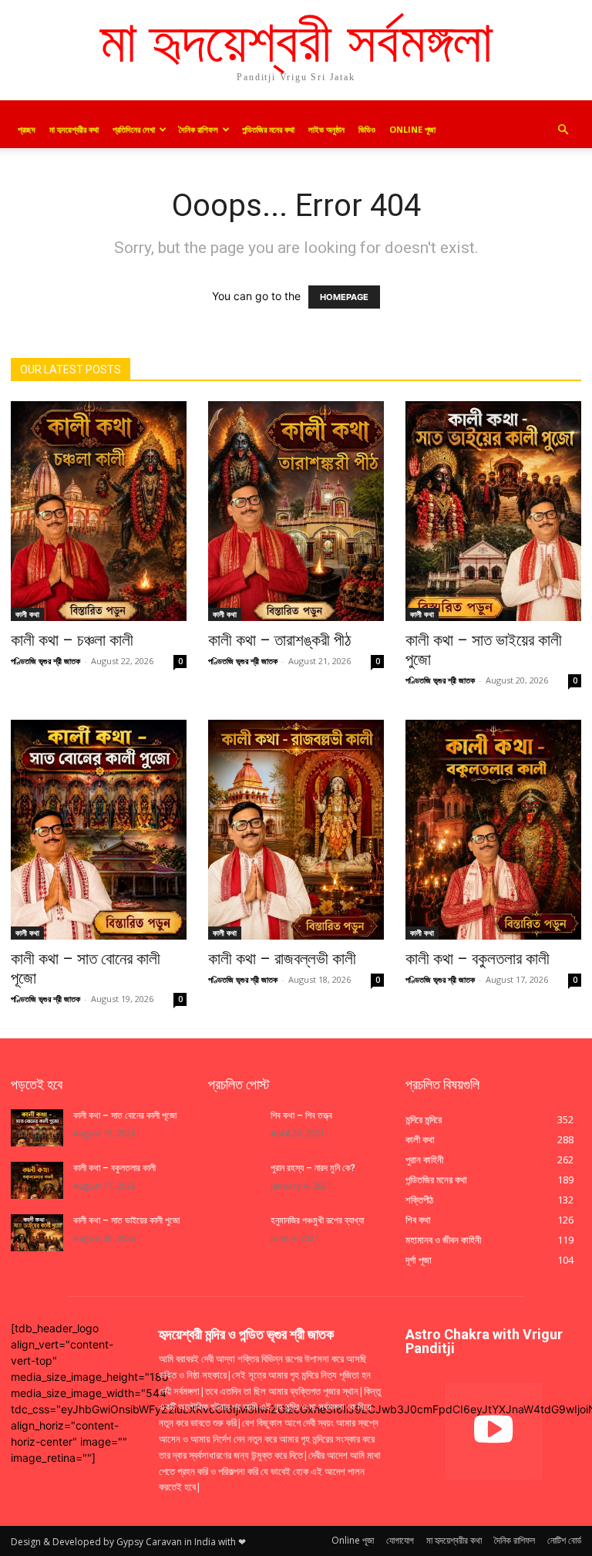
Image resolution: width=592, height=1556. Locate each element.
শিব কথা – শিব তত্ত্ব (301, 1115)
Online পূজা (412, 129)
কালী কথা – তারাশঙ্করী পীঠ (279, 640)
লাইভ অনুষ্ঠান (326, 129)
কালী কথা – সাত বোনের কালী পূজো (125, 1115)
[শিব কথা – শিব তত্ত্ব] (234, 1127)
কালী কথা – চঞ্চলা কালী (74, 640)
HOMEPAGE (344, 297)
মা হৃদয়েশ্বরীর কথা (74, 129)
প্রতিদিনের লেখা (134, 129)
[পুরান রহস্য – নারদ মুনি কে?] (234, 1180)
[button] (562, 130)
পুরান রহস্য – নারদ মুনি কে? (313, 1168)
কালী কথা (27, 614)
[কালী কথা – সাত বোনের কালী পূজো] (99, 830)
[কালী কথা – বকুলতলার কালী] (493, 830)
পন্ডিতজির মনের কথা (268, 129)
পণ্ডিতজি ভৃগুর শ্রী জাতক (45, 661)
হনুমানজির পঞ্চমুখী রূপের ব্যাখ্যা (317, 1220)
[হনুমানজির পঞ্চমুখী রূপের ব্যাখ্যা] (234, 1232)
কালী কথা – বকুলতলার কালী (479, 959)
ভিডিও (366, 129)
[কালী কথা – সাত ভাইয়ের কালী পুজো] (493, 511)
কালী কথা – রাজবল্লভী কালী (284, 959)
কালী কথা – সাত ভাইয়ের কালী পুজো (127, 1220)
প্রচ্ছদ (26, 129)
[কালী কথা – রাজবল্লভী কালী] (296, 830)
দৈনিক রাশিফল (198, 129)
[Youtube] (494, 1431)
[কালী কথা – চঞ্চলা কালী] (99, 511)
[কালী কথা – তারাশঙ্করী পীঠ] (296, 511)
